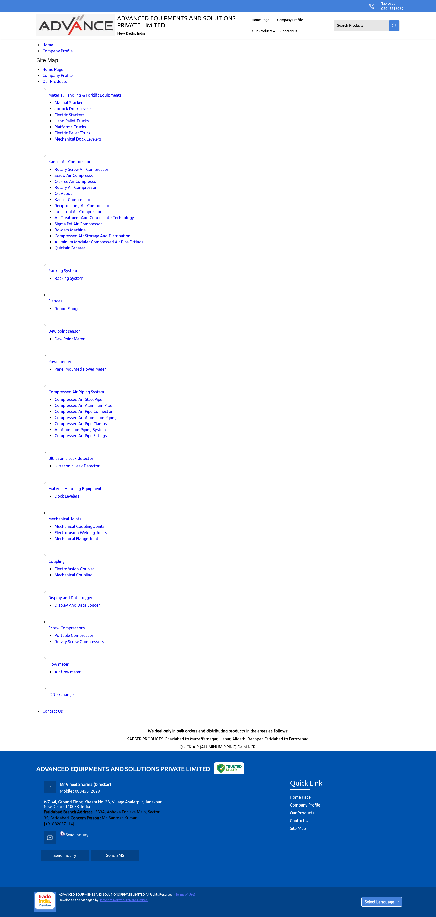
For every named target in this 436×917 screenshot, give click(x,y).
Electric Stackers (69, 115)
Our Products (262, 31)
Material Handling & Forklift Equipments (85, 95)
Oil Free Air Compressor (76, 181)
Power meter (59, 361)
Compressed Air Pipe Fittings (80, 435)
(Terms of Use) (184, 894)
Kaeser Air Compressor (69, 161)
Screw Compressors (66, 628)
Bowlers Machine (70, 230)
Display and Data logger (70, 597)
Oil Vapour (64, 193)
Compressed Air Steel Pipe (78, 399)
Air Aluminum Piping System (80, 429)
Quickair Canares (70, 248)
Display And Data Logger (77, 605)
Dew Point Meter (69, 339)
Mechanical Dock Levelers (77, 139)
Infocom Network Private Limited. (124, 900)
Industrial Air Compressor (78, 211)
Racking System (62, 270)
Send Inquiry (77, 834)
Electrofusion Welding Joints (80, 532)
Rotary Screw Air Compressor (81, 169)
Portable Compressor (73, 635)
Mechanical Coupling (73, 575)
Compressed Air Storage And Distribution (92, 236)
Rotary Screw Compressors (79, 641)
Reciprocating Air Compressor (82, 205)
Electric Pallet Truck (72, 133)
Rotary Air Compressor (75, 187)
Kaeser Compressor (72, 199)
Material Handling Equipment (75, 488)
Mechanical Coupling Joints (79, 526)
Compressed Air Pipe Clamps (80, 423)
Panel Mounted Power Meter (80, 369)
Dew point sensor (64, 331)
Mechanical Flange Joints (77, 538)
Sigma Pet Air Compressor (78, 223)
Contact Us (288, 31)
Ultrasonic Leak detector (70, 458)
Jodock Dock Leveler (73, 108)
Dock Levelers (66, 496)
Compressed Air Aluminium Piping (85, 417)
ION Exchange (61, 694)
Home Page (260, 20)
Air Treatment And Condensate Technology (94, 217)
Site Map (298, 828)
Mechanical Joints (64, 519)
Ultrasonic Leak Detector (77, 466)
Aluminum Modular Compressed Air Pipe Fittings (98, 242)
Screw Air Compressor (74, 175)
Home (47, 45)
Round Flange (66, 308)
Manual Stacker (68, 102)
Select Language (379, 902)
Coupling (56, 561)
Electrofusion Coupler (74, 569)
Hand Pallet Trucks (71, 121)
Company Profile (290, 20)
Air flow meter (67, 672)
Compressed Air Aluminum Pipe (83, 405)
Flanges (55, 301)
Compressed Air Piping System (76, 392)
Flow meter (58, 664)
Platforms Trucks (70, 127)
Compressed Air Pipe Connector (83, 411)
